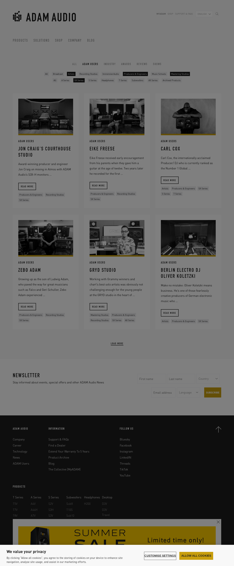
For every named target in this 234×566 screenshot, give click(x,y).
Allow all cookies (196, 555)
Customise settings (160, 555)
